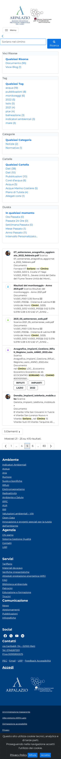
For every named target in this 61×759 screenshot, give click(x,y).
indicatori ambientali (20, 119)
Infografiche (9, 617)
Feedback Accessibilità (38, 660)
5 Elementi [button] (13, 432)
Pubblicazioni (16, 176)
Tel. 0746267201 (11, 650)
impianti (36, 382)
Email (12, 660)
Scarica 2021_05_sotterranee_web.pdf (34, 322)
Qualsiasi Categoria (18, 140)
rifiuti (20, 382)
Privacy (5, 730)
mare (11, 123)
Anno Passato (16, 232)
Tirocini (6, 596)
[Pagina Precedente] (5, 446)
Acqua (11, 184)
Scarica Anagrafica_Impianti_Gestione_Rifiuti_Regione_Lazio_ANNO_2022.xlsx (34, 358)
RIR (4, 509)
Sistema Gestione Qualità (16, 539)
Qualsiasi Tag (14, 83)
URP (4, 547)
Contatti (7, 543)
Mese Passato (16, 228)
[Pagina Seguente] (51, 446)
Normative (14, 147)
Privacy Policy (18, 754)
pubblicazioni (16, 91)
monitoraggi (15, 95)
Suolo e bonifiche (12, 481)
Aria (4, 472)
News (5, 605)
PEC (4, 660)
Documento (16, 63)
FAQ (4, 580)
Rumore (7, 477)
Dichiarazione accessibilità (14, 724)
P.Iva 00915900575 (12, 654)
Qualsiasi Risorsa (17, 59)
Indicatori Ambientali (14, 464)
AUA (4, 505)
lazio (10, 103)
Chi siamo (7, 535)
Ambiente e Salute (13, 497)
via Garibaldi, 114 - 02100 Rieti (18, 646)
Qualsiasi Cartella (17, 164)
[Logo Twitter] (11, 636)
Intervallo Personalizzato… (22, 236)
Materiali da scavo (12, 568)
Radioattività (9, 493)
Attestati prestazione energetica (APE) (24, 576)
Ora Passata (15, 216)
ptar (10, 111)
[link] (2, 36)
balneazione (15, 115)
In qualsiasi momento (20, 212)
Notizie (12, 143)
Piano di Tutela (17, 192)
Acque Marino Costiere (22, 188)
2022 (10, 99)
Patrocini (7, 588)
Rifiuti (5, 485)
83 (45, 446)
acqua (12, 87)
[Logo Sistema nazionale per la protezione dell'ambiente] (41, 15)
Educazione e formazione (16, 592)
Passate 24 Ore (17, 220)
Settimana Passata (19, 224)
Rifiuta (33, 754)
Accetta (46, 754)
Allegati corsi (15, 195)
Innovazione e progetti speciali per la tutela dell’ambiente (27, 523)
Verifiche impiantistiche (15, 572)
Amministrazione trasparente (16, 712)
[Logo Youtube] (17, 636)
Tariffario (7, 563)
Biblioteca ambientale (14, 584)
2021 (10, 107)
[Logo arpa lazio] (19, 15)
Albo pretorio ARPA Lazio (14, 718)
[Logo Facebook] (5, 636)
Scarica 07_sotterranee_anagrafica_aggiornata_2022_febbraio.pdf (34, 258)
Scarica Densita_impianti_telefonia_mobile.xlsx (34, 402)
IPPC (5, 501)
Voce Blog (13, 67)
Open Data (8, 517)
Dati (11, 168)
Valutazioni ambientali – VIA (18, 513)
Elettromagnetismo (13, 489)
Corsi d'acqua (16, 180)
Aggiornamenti (11, 609)
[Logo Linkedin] (22, 636)
